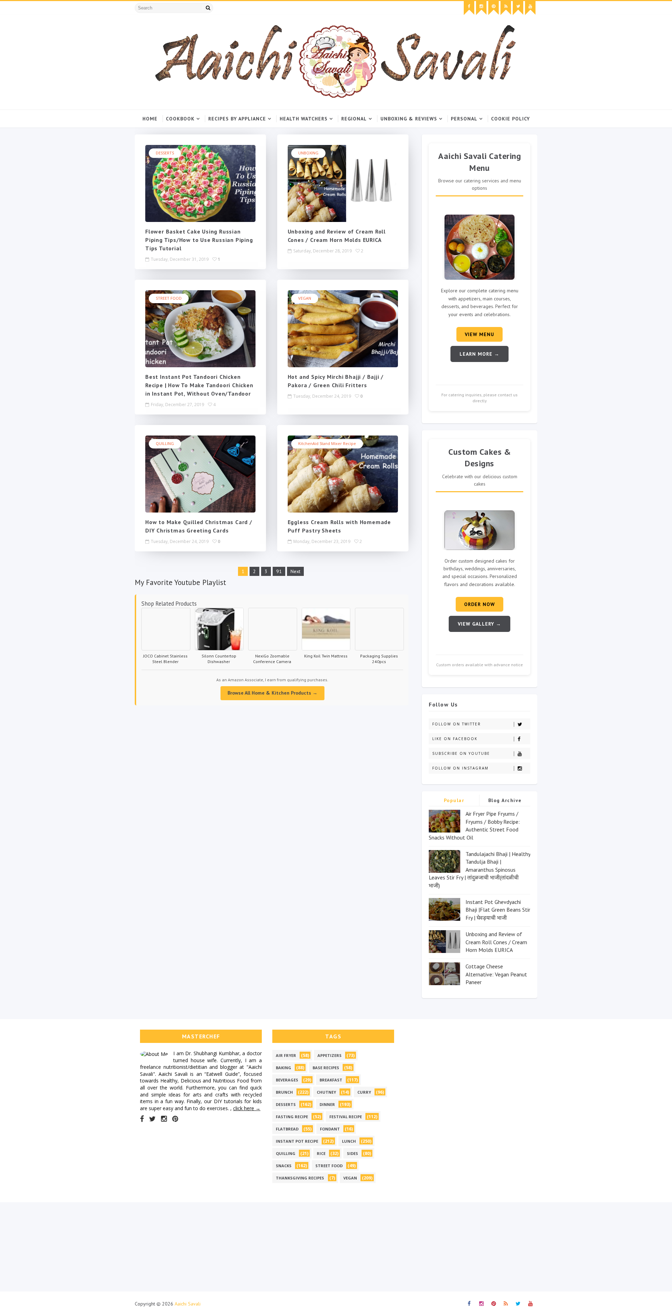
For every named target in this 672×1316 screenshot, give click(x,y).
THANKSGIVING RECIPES (300, 1178)
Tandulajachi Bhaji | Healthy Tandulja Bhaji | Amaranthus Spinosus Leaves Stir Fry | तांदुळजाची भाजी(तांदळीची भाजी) (479, 869)
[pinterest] (493, 8)
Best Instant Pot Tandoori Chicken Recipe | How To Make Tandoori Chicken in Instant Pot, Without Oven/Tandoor (199, 385)
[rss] (505, 8)
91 (279, 571)
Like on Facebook (454, 738)
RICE (321, 1153)
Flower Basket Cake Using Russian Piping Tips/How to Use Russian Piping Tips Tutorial (199, 240)
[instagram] (481, 8)
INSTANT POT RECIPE (297, 1141)
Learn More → (479, 354)
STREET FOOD (169, 298)
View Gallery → (479, 624)
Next (295, 571)
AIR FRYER (286, 1055)
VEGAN (304, 298)
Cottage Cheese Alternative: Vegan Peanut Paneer (496, 974)
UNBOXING (308, 152)
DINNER (327, 1104)
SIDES (352, 1153)
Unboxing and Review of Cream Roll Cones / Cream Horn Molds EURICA (496, 942)
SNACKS (284, 1165)
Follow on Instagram (460, 768)
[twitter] (518, 8)
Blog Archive (505, 800)
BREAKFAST (331, 1079)
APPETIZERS (329, 1055)
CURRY (364, 1092)
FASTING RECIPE (292, 1116)
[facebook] (469, 8)
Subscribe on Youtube (461, 753)
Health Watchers (304, 119)
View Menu (479, 334)
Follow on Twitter (456, 724)
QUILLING (165, 443)
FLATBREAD (287, 1129)
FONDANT (330, 1129)
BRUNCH (284, 1092)
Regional (354, 119)
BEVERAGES (287, 1079)
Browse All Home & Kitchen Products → (272, 693)
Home (150, 119)
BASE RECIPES (326, 1067)
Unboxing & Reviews (408, 119)
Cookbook (180, 119)
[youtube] (530, 8)
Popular (454, 800)
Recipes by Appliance (237, 119)
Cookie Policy (510, 119)
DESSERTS (165, 152)
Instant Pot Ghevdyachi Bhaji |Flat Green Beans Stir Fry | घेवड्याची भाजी (497, 909)
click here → (246, 1108)
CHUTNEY (326, 1092)
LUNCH (349, 1141)
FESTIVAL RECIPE (345, 1116)
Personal (464, 119)
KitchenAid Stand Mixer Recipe (327, 443)
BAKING (283, 1067)
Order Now (479, 604)
